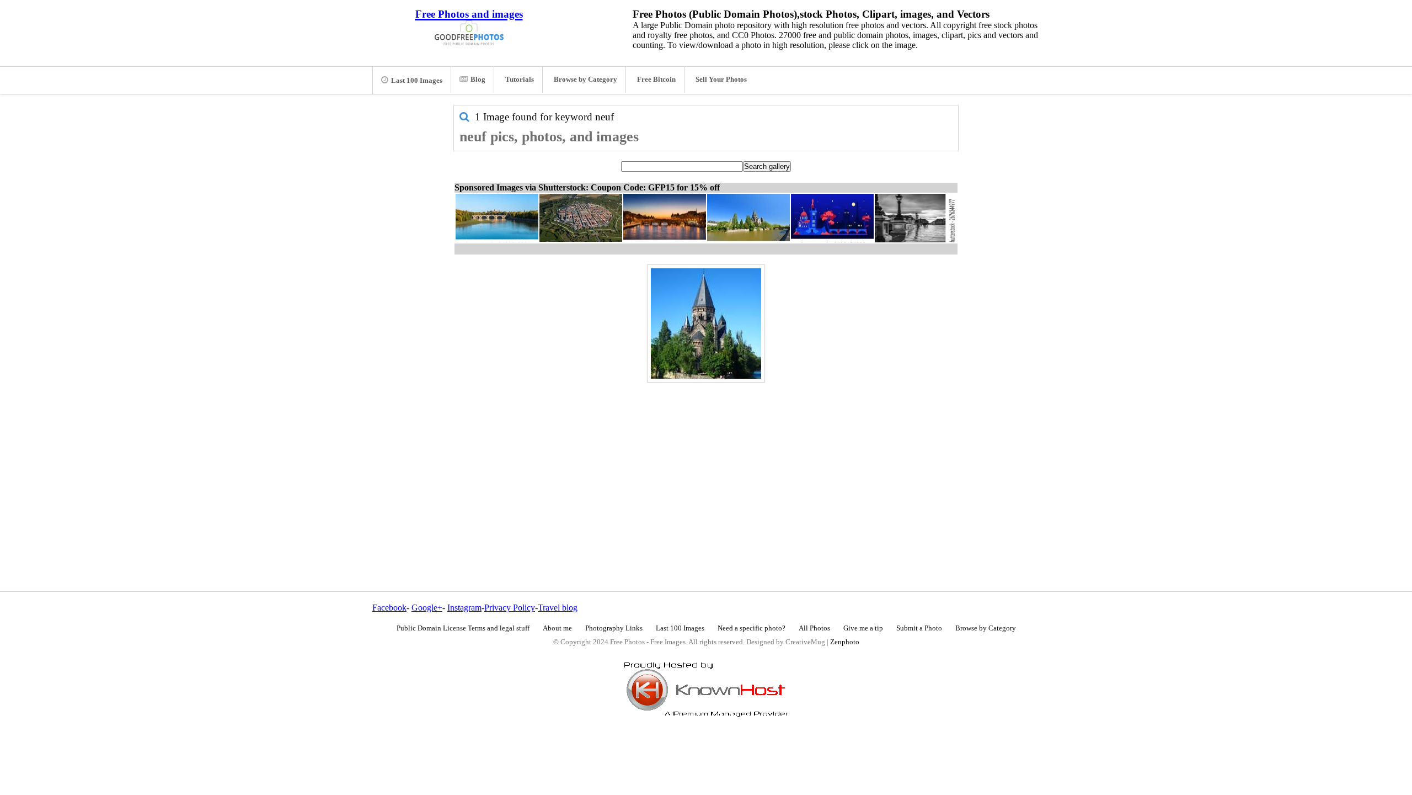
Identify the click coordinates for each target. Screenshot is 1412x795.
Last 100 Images (416, 80)
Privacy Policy (509, 607)
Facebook (389, 607)
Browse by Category (585, 79)
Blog (477, 79)
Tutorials (519, 79)
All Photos (814, 628)
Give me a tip (863, 628)
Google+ (426, 607)
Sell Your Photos (721, 79)
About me (557, 628)
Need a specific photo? (751, 628)
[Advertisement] (706, 463)
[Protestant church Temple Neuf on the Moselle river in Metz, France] (706, 323)
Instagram (464, 607)
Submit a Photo (919, 628)
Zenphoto (844, 642)
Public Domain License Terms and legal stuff (463, 628)
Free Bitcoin (656, 79)
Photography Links (614, 628)
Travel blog (557, 607)
